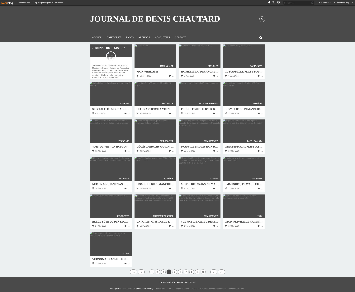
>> (221, 272)
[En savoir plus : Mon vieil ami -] (155, 61)
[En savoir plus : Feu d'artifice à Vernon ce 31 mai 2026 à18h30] (155, 99)
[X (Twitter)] (274, 2)
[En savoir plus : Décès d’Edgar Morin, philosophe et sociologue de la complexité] (155, 136)
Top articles (160, 289)
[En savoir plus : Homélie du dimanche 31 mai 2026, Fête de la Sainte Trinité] (155, 174)
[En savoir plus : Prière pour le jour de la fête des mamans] (199, 99)
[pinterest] (278, 2)
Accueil (97, 37)
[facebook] (269, 2)
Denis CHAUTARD (129, 289)
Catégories (114, 37)
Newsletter (162, 37)
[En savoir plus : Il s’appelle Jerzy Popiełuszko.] (244, 61)
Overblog (191, 282)
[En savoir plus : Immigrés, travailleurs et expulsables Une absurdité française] (244, 174)
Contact (180, 37)
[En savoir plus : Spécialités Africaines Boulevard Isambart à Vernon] (111, 99)
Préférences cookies (236, 289)
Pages (130, 37)
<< (133, 272)
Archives (144, 37)
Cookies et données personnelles (213, 289)
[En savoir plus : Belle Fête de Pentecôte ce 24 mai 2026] (111, 211)
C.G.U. (194, 289)
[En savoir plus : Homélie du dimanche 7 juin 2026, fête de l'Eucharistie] (244, 99)
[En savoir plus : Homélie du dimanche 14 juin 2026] (199, 61)
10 (203, 272)
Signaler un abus (183, 289)
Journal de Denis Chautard (155, 19)
